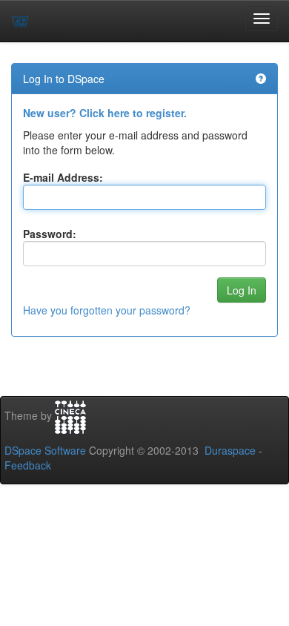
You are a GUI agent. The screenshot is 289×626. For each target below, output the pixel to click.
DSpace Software (45, 450)
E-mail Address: (63, 177)
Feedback (27, 465)
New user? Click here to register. (105, 112)
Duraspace (230, 450)
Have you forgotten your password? (106, 310)
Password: (49, 233)
